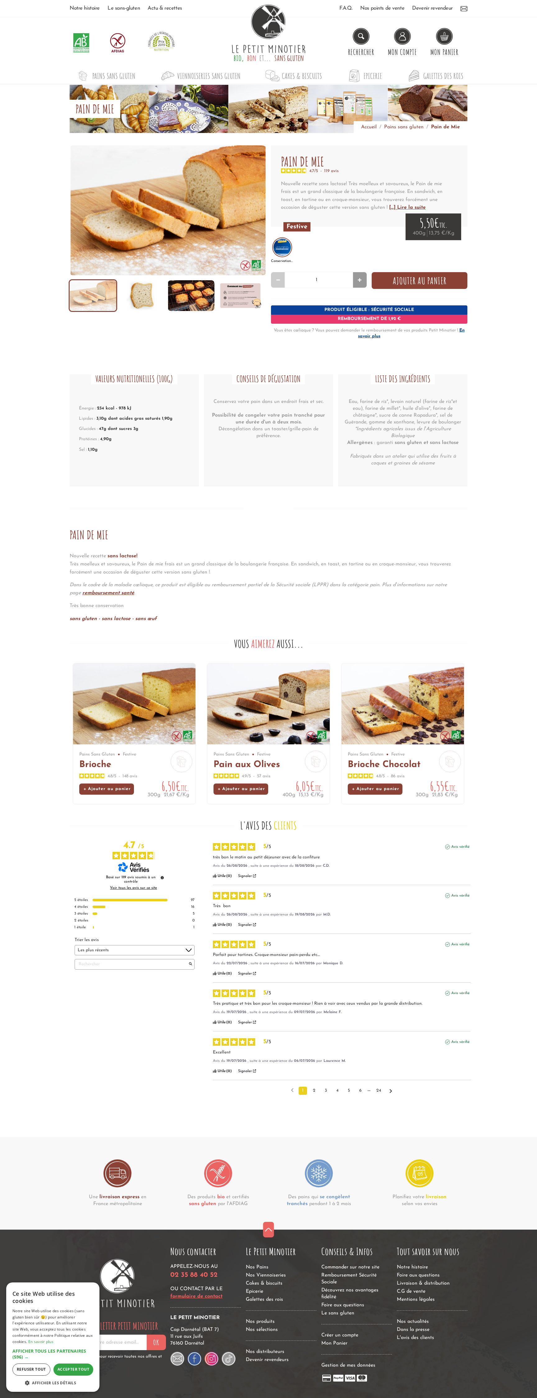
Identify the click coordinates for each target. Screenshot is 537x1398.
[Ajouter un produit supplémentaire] (359, 280)
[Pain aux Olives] (268, 703)
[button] (52, 1354)
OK (156, 1342)
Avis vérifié (460, 847)
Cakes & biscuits (302, 76)
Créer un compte (339, 1335)
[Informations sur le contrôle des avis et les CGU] (162, 877)
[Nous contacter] (177, 1359)
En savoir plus (40, 1341)
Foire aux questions (342, 1305)
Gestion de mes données (348, 1365)
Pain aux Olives (246, 764)
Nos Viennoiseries (266, 1275)
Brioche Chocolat (384, 764)
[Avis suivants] (391, 1091)
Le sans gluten (337, 1313)
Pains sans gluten (113, 76)
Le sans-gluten (124, 8)
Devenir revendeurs (267, 1359)
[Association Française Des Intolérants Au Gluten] (118, 43)
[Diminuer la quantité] (278, 280)
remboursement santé (108, 593)
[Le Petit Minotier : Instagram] (211, 1359)
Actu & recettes (165, 8)
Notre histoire (85, 8)
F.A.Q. (345, 8)
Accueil (369, 127)
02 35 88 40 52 (194, 1275)
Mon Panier (334, 1343)
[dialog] (52, 1337)
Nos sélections (262, 1329)
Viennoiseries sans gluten (209, 76)
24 (378, 1090)
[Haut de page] (268, 1229)
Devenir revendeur (432, 8)
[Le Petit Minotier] (117, 1283)
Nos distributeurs (265, 1351)
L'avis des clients (415, 1337)
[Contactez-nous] (464, 8)
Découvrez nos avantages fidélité (350, 1294)
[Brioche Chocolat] (403, 703)
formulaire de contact (196, 1296)
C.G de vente (411, 1291)
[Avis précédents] (292, 1090)
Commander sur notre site (350, 1267)
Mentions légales (416, 1299)
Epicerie (373, 76)
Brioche (95, 764)
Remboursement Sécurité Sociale (349, 1279)
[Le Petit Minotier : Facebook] (194, 1359)
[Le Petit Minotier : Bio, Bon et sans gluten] (268, 42)
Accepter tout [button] (73, 1369)
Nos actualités (413, 1321)
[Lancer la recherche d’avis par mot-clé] (190, 964)
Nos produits (260, 1321)
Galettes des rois (443, 76)
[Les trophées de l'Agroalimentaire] (161, 42)
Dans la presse (413, 1329)
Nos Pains (257, 1267)
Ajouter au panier (420, 280)
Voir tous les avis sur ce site (133, 888)
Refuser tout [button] (31, 1369)
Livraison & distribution (423, 1283)
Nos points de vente (382, 8)
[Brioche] (134, 703)
